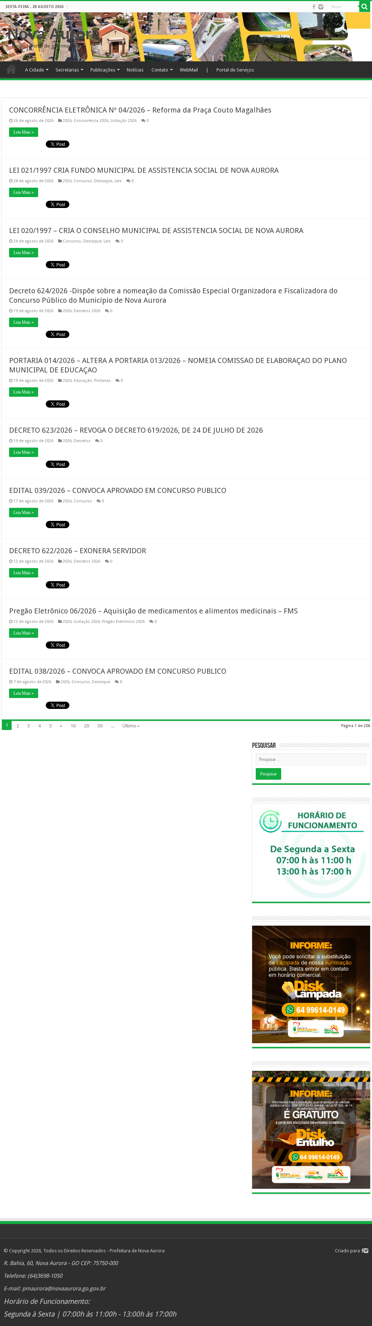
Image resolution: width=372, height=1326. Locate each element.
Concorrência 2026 (91, 120)
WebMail (189, 70)
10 (73, 726)
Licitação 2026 (123, 120)
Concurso (83, 181)
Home (11, 69)
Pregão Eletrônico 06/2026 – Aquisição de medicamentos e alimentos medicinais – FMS (153, 611)
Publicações (102, 70)
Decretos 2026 (87, 311)
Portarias (102, 380)
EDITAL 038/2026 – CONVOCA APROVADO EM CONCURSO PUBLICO (117, 671)
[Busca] (364, 6)
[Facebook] (314, 7)
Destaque (103, 181)
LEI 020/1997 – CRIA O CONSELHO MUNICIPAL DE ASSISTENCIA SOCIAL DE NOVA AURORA (156, 230)
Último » (131, 726)
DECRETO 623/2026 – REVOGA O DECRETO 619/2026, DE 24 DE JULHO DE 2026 (136, 430)
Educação (83, 380)
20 (86, 726)
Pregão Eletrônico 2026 (123, 621)
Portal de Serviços (235, 70)
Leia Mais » (23, 132)
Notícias (135, 70)
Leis (118, 181)
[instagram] (321, 7)
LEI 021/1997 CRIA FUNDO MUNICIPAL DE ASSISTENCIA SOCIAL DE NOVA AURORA (144, 170)
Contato (159, 70)
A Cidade (34, 70)
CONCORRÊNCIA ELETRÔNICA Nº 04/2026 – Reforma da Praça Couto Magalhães (140, 110)
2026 (67, 120)
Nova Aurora (53, 33)
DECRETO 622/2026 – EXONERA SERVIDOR (77, 550)
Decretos (82, 440)
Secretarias (67, 70)
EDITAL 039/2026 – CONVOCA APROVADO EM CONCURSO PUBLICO (117, 490)
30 (99, 726)
